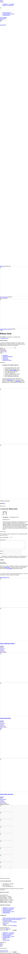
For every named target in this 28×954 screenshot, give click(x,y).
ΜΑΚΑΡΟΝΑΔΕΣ (7, 910)
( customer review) (4, 338)
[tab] (15, 355)
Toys (4, 266)
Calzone (4, 924)
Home (1, 266)
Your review (3, 539)
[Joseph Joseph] (6, 839)
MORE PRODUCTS (4, 577)
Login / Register (6, 940)
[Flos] (6, 853)
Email (1, 553)
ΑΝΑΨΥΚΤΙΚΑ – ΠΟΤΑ (8, 911)
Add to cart (3, 349)
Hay (4, 503)
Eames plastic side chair (6, 794)
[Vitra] (6, 811)
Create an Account (4, 950)
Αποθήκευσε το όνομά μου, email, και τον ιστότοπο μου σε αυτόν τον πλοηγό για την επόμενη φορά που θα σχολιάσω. (13, 557)
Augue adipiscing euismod (6, 329)
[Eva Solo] (6, 861)
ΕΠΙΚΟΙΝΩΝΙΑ (6, 912)
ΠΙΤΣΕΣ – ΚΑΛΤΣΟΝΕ (8, 909)
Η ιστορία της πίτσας (7, 920)
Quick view (2, 651)
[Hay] (6, 846)
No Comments (13, 921)
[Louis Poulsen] (6, 825)
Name (1, 551)
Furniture (2, 646)
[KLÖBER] (6, 832)
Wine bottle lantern (4, 297)
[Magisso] (6, 818)
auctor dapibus (13, 370)
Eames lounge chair (5, 718)
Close (1, 943)
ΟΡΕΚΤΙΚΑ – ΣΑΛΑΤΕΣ (8, 907)
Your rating (3, 537)
